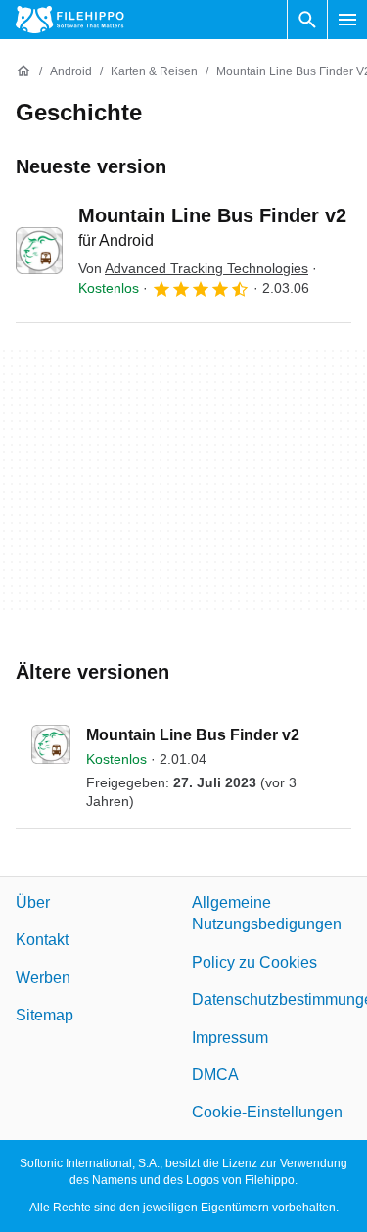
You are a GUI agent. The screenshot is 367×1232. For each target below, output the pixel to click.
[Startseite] (23, 71)
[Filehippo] (70, 19)
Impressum (230, 1036)
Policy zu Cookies (254, 962)
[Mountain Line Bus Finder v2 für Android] (39, 250)
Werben (43, 978)
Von (193, 268)
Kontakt (42, 939)
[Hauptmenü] (347, 19)
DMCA (215, 1074)
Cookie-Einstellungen (267, 1112)
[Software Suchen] (307, 19)
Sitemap (44, 1015)
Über (33, 902)
